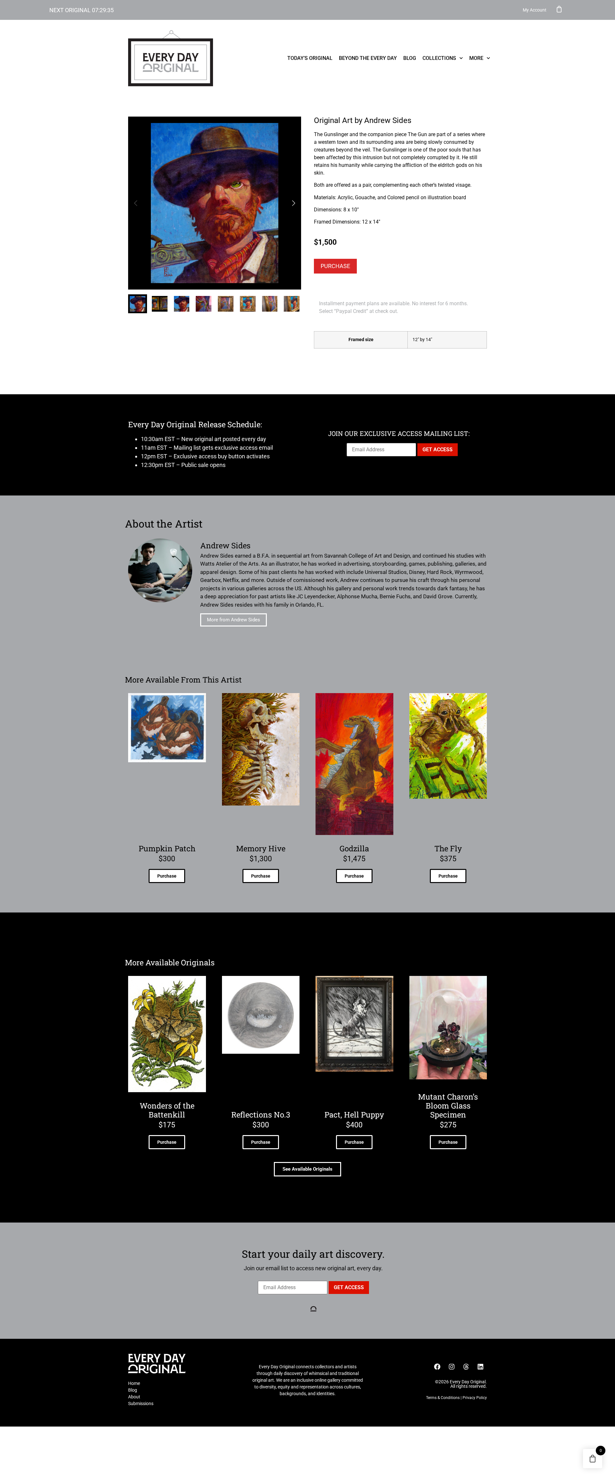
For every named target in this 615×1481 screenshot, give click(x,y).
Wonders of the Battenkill (167, 1110)
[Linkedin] (480, 1366)
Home (134, 1383)
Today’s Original (309, 58)
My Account (534, 9)
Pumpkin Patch (167, 848)
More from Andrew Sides (233, 620)
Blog (409, 58)
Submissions (140, 1403)
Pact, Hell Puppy (354, 1114)
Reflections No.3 (260, 1114)
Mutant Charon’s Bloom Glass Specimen (448, 1106)
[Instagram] (451, 1366)
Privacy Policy (475, 1397)
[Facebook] (437, 1366)
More (476, 58)
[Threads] (466, 1366)
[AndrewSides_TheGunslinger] (215, 203)
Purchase (335, 266)
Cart (559, 9)
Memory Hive (260, 848)
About (134, 1396)
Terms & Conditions (443, 1397)
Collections (439, 58)
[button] (293, 203)
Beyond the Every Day (368, 58)
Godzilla (354, 848)
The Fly (448, 848)
